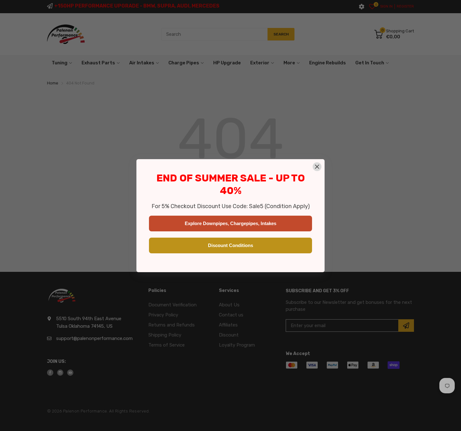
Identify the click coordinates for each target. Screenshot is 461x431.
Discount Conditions (230, 245)
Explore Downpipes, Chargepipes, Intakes (230, 223)
